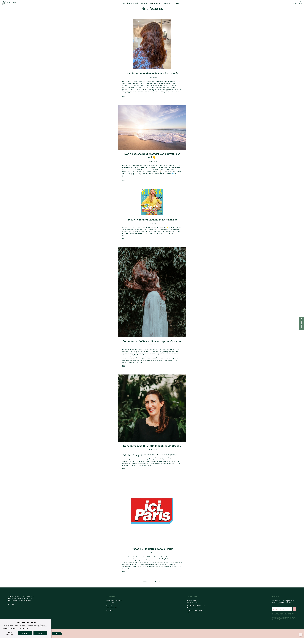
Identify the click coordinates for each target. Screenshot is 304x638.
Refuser (40, 633)
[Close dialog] (173, 303)
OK (148, 325)
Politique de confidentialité (20, 628)
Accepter (25, 633)
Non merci (140, 329)
